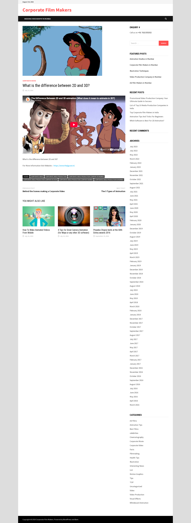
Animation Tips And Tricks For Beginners (146, 116)
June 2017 (134, 343)
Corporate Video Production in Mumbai (109, 180)
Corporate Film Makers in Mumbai (144, 65)
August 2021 (135, 187)
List (131, 470)
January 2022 (135, 167)
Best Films (134, 429)
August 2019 (135, 236)
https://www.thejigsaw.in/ (64, 165)
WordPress (67, 519)
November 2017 (136, 323)
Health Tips (134, 457)
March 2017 (134, 355)
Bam (76, 519)
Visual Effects (135, 498)
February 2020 (135, 220)
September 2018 (136, 282)
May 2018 (134, 298)
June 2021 (134, 195)
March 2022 (134, 159)
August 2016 (135, 384)
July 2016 (134, 388)
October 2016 (135, 376)
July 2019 (134, 241)
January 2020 (135, 224)
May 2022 (134, 154)
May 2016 (134, 396)
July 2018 (134, 290)
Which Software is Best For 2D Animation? (147, 120)
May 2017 (134, 347)
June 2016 (134, 392)
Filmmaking (134, 453)
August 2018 (135, 286)
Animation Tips (136, 425)
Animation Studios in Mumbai (142, 59)
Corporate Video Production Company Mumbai (76, 180)
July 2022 (134, 150)
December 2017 (136, 318)
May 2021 (134, 200)
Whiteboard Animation (139, 503)
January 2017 (135, 364)
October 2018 (135, 277)
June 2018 (134, 294)
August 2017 (135, 335)
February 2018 (135, 310)
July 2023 (134, 146)
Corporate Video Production (56, 177)
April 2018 (134, 302)
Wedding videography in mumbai (37, 19)
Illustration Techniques (139, 71)
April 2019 (134, 253)
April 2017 (134, 351)
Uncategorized (136, 486)
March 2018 (134, 306)
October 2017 (135, 327)
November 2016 (136, 372)
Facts (132, 449)
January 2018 (135, 314)
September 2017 (136, 331)
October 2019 (135, 232)
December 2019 (136, 228)
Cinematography (136, 437)
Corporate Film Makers (47, 10)
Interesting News (137, 466)
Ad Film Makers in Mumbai (140, 83)
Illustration (134, 462)
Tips (131, 478)
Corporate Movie (29, 81)
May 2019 (134, 249)
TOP (132, 482)
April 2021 (134, 204)
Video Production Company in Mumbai (145, 77)
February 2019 (135, 261)
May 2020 (134, 212)
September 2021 (136, 183)
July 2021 (134, 191)
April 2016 (134, 400)
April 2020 (134, 216)
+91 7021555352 (145, 32)
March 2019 (134, 257)
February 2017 (135, 359)
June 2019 (134, 245)
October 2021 (135, 179)
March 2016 (134, 405)
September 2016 (136, 380)
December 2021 (136, 171)
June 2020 (134, 208)
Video (132, 490)
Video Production (137, 494)
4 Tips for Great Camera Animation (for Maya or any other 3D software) (73, 231)
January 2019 (135, 265)
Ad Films (133, 421)
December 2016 (136, 368)
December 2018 (136, 269)
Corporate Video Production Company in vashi (40, 180)
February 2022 (135, 163)
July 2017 (134, 339)
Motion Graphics (136, 474)
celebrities (134, 433)
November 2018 (136, 273)
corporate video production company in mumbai (86, 177)
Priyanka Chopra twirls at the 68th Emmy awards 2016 (107, 231)
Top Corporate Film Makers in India (144, 112)
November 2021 (136, 175)
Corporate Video (37, 177)
